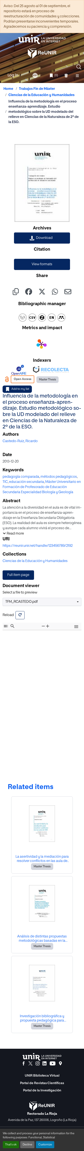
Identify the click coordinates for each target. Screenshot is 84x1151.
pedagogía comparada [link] (21, 477)
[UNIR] (42, 1057)
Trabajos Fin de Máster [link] (37, 89)
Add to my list (20, 389)
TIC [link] (5, 482)
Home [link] (8, 89)
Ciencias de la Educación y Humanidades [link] (41, 95)
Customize (45, 1144)
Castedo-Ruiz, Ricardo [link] (20, 441)
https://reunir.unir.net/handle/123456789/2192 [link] (38, 546)
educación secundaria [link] (26, 482)
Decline (27, 1144)
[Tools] (76, 627)
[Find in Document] (12, 626)
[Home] (42, 39)
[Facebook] (24, 1064)
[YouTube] (53, 1064)
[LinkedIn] (44, 1064)
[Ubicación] (60, 1064)
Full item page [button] (18, 575)
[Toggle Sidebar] (5, 626)
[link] (42, 238)
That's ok (11, 1144)
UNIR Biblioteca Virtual (42, 1075)
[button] (78, 66)
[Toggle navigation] (77, 75)
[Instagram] (38, 1064)
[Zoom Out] (43, 626)
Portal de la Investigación (42, 1090)
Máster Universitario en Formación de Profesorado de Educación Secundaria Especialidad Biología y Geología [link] (42, 487)
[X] (30, 1064)
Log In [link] (13, 75)
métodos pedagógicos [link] (58, 477)
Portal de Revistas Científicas (42, 1083)
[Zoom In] (47, 626)
